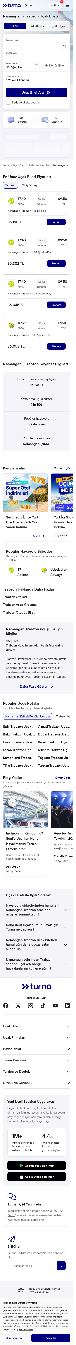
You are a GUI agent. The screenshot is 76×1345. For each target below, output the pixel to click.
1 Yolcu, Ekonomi (17, 80)
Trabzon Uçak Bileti (39, 165)
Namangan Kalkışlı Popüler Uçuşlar (27, 716)
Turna (6, 165)
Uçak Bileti (19, 165)
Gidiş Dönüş (29, 185)
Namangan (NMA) (37, 444)
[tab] (15, 26)
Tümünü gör (62, 468)
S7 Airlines (36, 424)
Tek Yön (10, 185)
